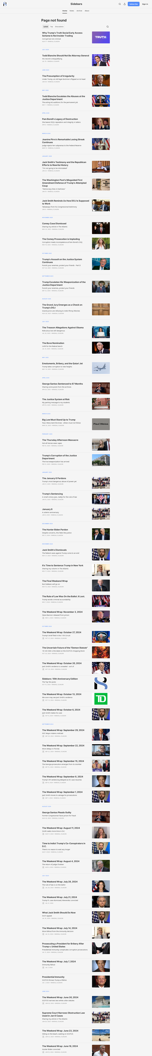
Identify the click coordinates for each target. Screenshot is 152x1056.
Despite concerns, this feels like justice (56, 533)
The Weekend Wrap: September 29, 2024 (63, 730)
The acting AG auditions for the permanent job (60, 102)
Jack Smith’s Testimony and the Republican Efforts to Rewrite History (64, 163)
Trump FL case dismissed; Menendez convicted (60, 900)
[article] (76, 39)
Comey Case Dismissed (54, 223)
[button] (64, 10)
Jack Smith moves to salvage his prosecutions (59, 795)
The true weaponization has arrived (55, 461)
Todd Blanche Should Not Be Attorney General (65, 55)
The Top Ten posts (49, 682)
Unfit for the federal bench (52, 346)
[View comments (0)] (59, 127)
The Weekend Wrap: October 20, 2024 (62, 663)
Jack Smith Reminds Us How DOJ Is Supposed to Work (65, 202)
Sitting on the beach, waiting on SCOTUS (57, 1034)
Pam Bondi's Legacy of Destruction (60, 119)
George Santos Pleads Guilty (56, 812)
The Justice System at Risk (56, 399)
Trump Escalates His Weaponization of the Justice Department (64, 283)
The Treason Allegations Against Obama (63, 327)
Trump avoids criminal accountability (56, 599)
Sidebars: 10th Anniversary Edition (60, 679)
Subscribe (134, 4)
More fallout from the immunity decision (57, 931)
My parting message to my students (56, 402)
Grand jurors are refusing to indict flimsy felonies (61, 311)
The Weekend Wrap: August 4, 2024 (60, 861)
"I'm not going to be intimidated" (54, 168)
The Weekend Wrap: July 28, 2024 (60, 881)
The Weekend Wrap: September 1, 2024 (62, 792)
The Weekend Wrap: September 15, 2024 (63, 761)
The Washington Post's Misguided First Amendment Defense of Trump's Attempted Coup (64, 183)
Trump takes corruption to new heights (57, 366)
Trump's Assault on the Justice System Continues (62, 261)
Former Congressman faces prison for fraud (59, 815)
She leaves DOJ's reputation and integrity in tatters (61, 122)
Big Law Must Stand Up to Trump (58, 419)
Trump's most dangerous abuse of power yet (59, 481)
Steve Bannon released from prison (55, 615)
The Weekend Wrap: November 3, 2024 (62, 612)
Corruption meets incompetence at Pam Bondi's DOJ (62, 242)
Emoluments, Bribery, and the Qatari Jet (62, 363)
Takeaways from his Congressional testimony (59, 207)
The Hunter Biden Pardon (55, 529)
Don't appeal (47, 916)
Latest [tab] (46, 27)
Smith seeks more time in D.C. (53, 831)
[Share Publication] (124, 4)
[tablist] (53, 26)
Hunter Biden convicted (51, 1049)
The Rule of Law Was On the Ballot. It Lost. (63, 596)
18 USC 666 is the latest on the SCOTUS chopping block (63, 651)
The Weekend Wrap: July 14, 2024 (59, 928)
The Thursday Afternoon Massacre (60, 440)
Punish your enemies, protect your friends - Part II (61, 265)
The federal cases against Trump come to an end (60, 553)
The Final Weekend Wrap (55, 581)
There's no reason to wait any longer (56, 849)
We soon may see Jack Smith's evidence (57, 697)
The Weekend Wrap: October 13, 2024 (61, 694)
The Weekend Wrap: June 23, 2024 (60, 1030)
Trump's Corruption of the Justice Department (59, 457)
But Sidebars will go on (51, 584)
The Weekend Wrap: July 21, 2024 (59, 897)
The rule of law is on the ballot (53, 885)
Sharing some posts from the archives (56, 387)
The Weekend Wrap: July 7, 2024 (59, 961)
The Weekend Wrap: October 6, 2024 (61, 710)
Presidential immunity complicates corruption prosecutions (65, 950)
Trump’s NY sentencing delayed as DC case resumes (62, 780)
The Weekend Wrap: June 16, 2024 (60, 1046)
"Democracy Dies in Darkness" (53, 189)
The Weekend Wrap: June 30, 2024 (60, 997)
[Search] (120, 4)
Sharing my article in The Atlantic (54, 226)
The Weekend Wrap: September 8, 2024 (62, 776)
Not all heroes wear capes (52, 443)
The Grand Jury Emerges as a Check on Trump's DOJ (62, 306)
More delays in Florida (50, 749)
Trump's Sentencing (52, 494)
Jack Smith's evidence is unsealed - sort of (58, 666)
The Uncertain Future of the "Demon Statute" (65, 648)
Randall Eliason (54, 41)
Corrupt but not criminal (51, 39)
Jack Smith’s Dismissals (54, 550)
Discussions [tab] (59, 27)
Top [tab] (51, 27)
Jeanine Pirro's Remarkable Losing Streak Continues (63, 141)
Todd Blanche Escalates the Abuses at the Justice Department (63, 97)
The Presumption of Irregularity (58, 76)
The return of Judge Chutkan (53, 864)
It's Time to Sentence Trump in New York (62, 565)
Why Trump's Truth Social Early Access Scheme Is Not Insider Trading (62, 34)
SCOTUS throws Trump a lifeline (54, 980)
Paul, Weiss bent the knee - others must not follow (61, 423)
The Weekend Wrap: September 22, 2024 (63, 745)
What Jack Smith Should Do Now (59, 912)
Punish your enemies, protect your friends (58, 288)
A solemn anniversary (50, 512)
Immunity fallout (48, 964)
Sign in (145, 4)
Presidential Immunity (53, 977)
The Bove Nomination (53, 343)
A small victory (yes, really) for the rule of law (59, 497)
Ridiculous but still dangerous (53, 331)
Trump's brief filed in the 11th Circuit (56, 635)
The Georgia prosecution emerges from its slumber (61, 764)
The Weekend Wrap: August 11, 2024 (61, 828)
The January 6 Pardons (54, 478)
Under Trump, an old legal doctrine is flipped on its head (63, 79)
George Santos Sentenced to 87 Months (62, 384)
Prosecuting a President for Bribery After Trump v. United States (63, 945)
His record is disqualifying (52, 59)
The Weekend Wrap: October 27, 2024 (61, 632)
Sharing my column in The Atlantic (55, 568)
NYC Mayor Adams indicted (52, 733)
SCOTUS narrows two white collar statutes (58, 1000)
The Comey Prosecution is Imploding (61, 239)
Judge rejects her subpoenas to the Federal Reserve (61, 145)
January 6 (47, 509)
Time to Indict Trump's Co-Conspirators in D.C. (63, 845)
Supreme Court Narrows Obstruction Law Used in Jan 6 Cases (63, 1014)
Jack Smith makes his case (52, 713)
